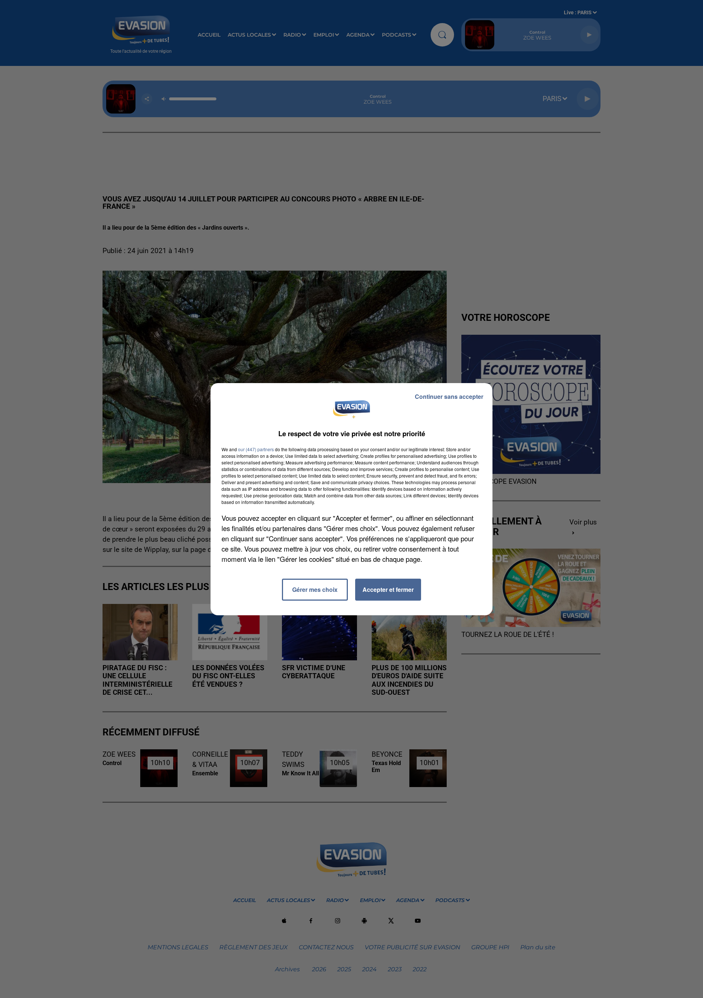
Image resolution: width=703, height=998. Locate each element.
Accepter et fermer (388, 589)
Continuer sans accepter (449, 396)
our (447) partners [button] (256, 449)
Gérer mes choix (315, 589)
